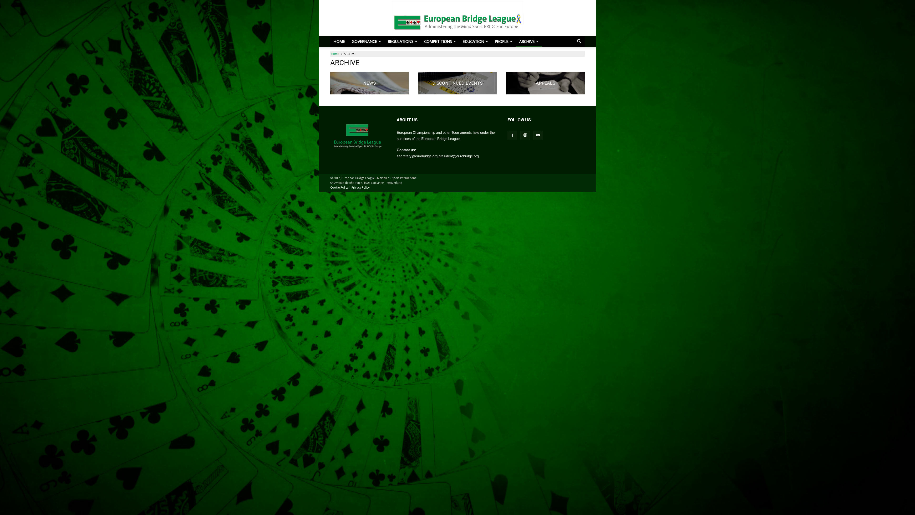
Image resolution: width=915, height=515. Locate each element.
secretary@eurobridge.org (417, 156)
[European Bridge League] (457, 21)
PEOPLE (501, 41)
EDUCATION (473, 41)
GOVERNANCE (364, 41)
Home (339, 41)
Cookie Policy (339, 187)
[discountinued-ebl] (457, 83)
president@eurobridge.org (458, 156)
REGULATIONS (400, 41)
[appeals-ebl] (545, 83)
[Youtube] (538, 135)
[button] (579, 41)
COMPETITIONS (438, 41)
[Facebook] (512, 135)
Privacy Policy (360, 187)
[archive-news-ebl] (369, 83)
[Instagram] (525, 135)
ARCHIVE (527, 41)
